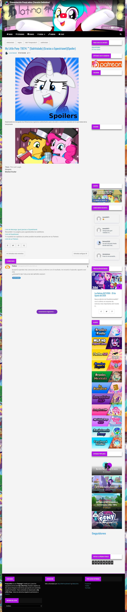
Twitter (87, 586)
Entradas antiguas (80, 253)
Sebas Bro (75, 583)
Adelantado (10, 42)
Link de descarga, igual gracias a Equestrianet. (21, 229)
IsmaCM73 (105, 217)
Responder (16, 277)
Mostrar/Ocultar (10, 172)
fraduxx (14, 266)
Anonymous (106, 254)
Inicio (11, 34)
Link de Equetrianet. (12, 234)
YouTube (87, 588)
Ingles (20, 42)
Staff (62, 34)
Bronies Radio (96, 49)
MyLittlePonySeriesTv (64, 583)
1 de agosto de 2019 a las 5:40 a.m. (27, 266)
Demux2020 (106, 241)
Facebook (88, 583)
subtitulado (44, 42)
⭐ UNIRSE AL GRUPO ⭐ (100, 200)
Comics (31, 34)
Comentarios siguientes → (47, 311)
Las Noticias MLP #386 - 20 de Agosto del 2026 (105, 294)
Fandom (52, 34)
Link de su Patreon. (11, 239)
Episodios (21, 34)
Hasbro (7, 594)
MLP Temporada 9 (31, 42)
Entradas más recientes (15, 253)
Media (41, 34)
